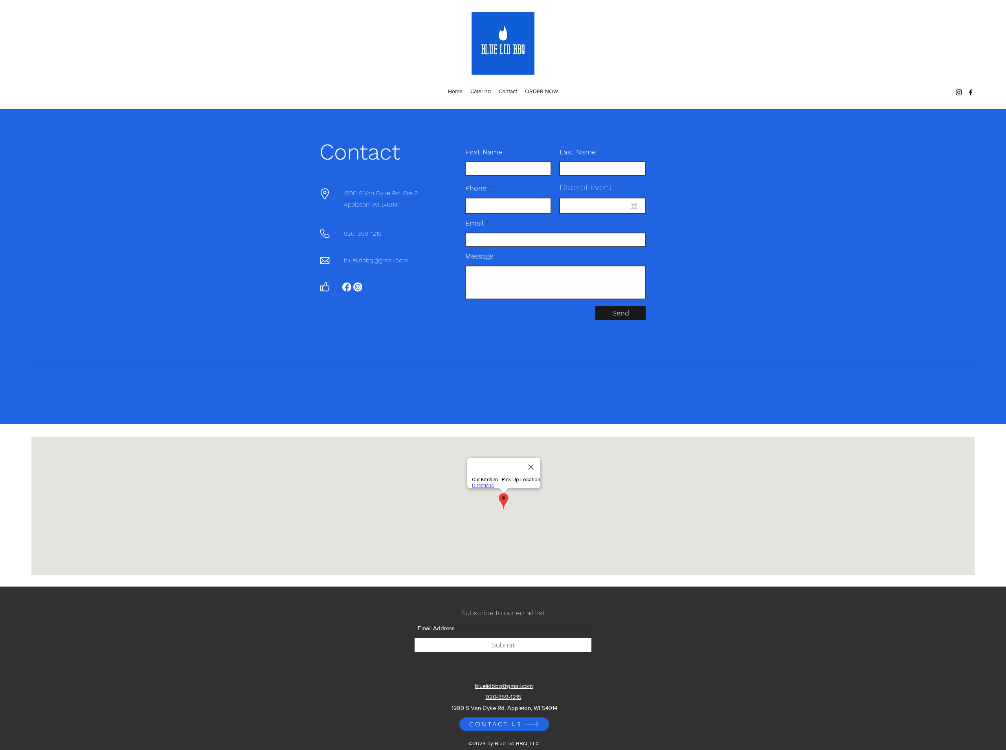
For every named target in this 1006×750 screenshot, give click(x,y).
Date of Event (586, 187)
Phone (475, 188)
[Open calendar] (634, 206)
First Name (483, 152)
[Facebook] (971, 92)
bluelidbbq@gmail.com (376, 260)
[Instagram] (959, 92)
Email (474, 223)
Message (479, 256)
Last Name (578, 152)
